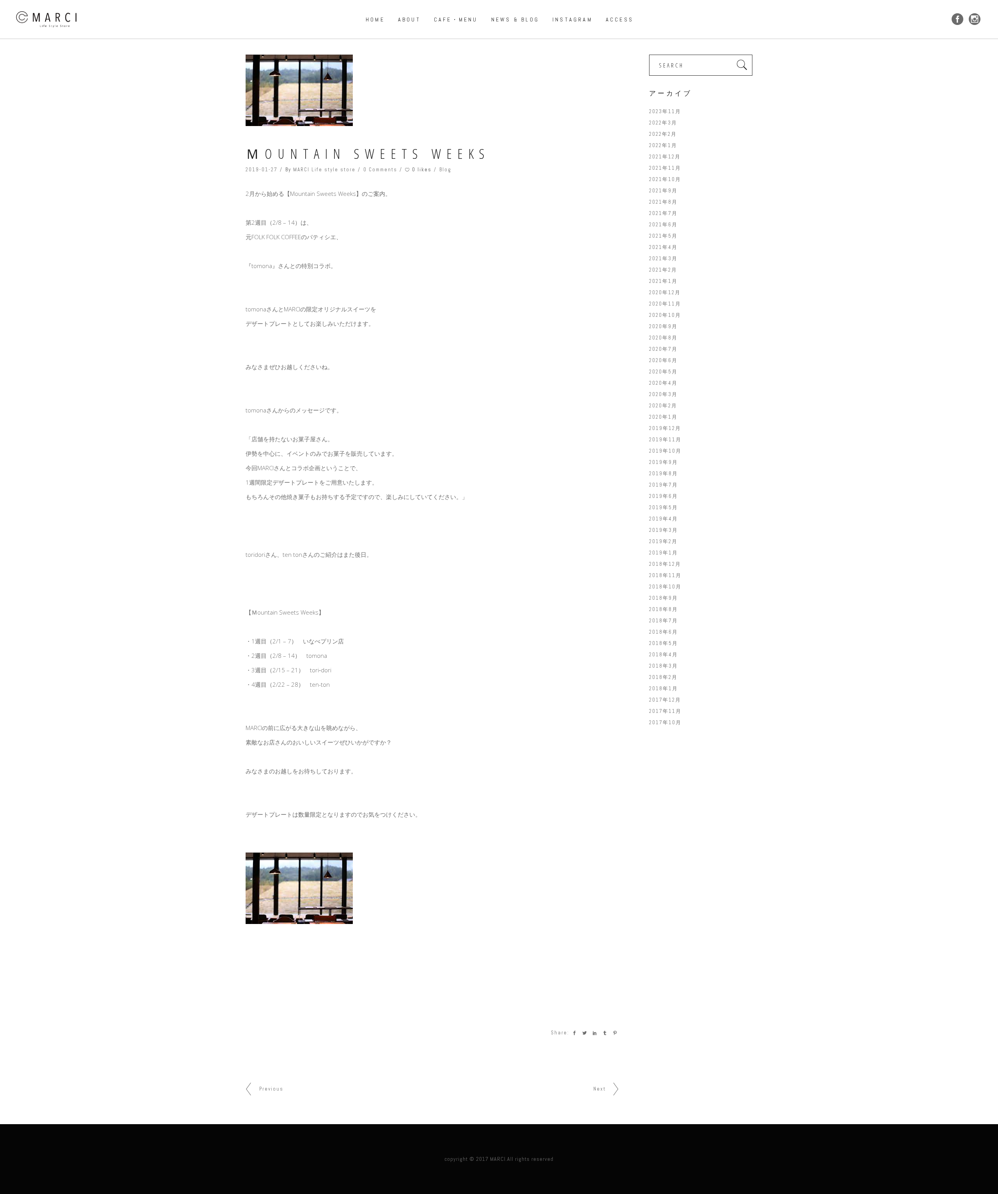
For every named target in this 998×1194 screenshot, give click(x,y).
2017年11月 (665, 711)
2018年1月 (663, 688)
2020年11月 (665, 303)
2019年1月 (663, 552)
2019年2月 (663, 541)
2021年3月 (663, 258)
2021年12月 (665, 156)
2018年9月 (663, 598)
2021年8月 (663, 202)
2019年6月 (663, 496)
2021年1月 (663, 281)
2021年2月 (663, 270)
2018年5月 (663, 643)
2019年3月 (663, 530)
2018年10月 (665, 586)
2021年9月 (663, 190)
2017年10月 (665, 722)
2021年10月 (665, 179)
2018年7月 (663, 620)
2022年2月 (663, 134)
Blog (445, 169)
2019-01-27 (262, 169)
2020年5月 (663, 371)
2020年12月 (665, 292)
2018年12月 (665, 564)
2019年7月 (663, 485)
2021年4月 (663, 247)
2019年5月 (663, 507)
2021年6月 (663, 224)
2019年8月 (663, 473)
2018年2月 (663, 677)
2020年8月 (663, 337)
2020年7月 (663, 349)
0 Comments (380, 169)
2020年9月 (663, 326)
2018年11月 (665, 575)
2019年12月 (665, 428)
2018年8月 (663, 609)
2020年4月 (663, 383)
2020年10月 (665, 315)
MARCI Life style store (324, 169)
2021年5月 (663, 236)
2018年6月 (663, 632)
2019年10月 (665, 451)
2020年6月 (663, 360)
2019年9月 (663, 462)
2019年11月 (665, 439)
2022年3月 (663, 122)
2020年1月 (663, 417)
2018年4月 (663, 654)
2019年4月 (663, 518)
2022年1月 (663, 145)
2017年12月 (665, 699)
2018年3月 (663, 666)
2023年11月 (665, 111)
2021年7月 (663, 213)
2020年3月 (663, 394)
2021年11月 (665, 168)
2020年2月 (663, 405)
